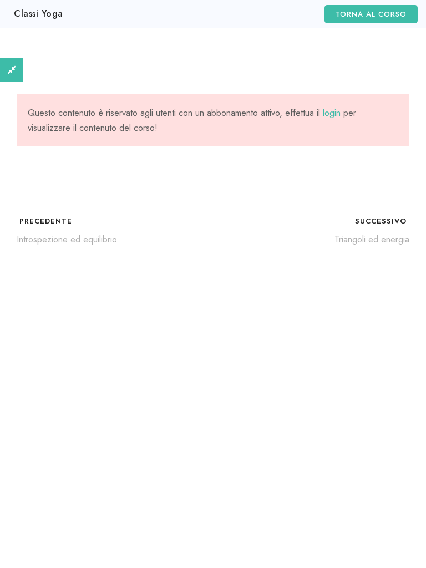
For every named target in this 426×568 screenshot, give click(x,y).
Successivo (382, 221)
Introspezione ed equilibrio (67, 239)
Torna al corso (371, 14)
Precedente (44, 221)
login (332, 112)
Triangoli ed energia (371, 239)
